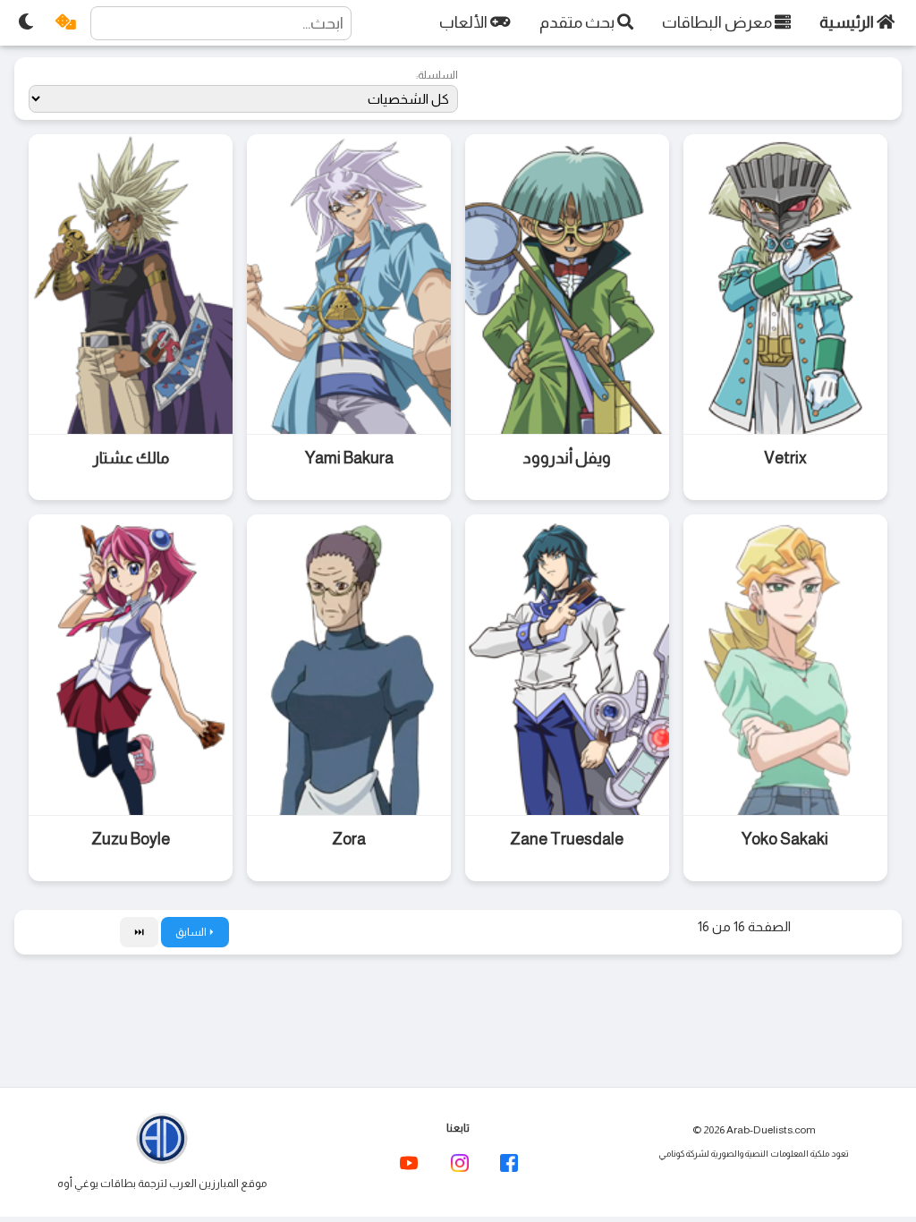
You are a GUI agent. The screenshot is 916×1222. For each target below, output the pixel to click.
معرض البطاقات (718, 22)
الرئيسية (848, 22)
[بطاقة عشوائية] (66, 23)
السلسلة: (437, 75)
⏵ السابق (195, 932)
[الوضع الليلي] (26, 23)
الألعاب (464, 22)
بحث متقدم (578, 22)
